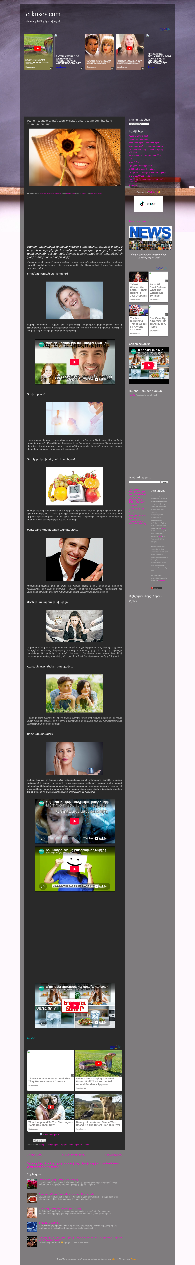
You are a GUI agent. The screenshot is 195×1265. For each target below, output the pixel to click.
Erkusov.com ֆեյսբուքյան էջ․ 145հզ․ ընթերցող (137, 499)
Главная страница (74, 1154)
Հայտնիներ (134, 162)
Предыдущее (113, 1154)
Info (130, 159)
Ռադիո (132, 395)
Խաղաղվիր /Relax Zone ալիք (137, 517)
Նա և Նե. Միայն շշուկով (140, 176)
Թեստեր (133, 185)
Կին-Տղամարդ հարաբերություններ (145, 155)
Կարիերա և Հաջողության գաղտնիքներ (147, 172)
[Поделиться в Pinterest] (45, 1140)
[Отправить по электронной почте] (34, 1140)
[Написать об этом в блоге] (36, 1140)
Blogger (134, 1259)
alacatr (115, 1259)
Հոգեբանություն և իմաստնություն (75, 1144)
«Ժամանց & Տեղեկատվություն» (50, 193)
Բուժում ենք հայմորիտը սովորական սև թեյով (60, 1209)
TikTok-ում (83, 193)
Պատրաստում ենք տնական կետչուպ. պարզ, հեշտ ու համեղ (67, 1194)
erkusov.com (43, 13)
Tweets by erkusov (137, 221)
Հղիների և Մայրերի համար (142, 169)
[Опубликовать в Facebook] (42, 1140)
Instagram (133, 505)
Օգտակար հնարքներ (139, 139)
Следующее (34, 1154)
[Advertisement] (97, 92)
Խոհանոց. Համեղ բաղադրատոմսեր (146, 146)
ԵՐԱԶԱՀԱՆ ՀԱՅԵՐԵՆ (49, 1223)
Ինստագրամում (96, 193)
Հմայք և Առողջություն (48, 1144)
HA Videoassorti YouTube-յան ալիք (137, 522)
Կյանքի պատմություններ (140, 166)
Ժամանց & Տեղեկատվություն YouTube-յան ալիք (137, 491)
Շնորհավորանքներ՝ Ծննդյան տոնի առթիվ (58, 1180)
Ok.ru (131, 512)
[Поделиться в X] (39, 1140)
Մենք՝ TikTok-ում (136, 509)
